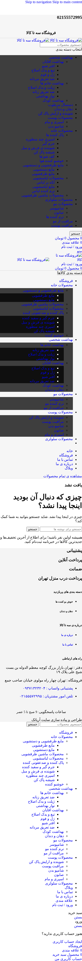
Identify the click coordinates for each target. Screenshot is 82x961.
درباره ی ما (67, 635)
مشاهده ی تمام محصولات (62, 476)
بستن (78, 917)
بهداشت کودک (53, 100)
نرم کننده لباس (43, 191)
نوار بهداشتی (45, 96)
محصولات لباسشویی (48, 178)
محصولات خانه (62, 130)
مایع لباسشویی (43, 187)
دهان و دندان (63, 109)
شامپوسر (57, 208)
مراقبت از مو (63, 221)
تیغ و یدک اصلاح (43, 70)
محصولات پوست (60, 118)
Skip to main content (67, 2)
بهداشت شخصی (61, 57)
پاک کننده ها (55, 135)
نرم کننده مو (54, 403)
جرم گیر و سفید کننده (38, 318)
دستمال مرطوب (60, 105)
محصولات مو (63, 204)
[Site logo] (65, 40)
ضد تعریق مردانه (42, 79)
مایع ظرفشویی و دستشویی (43, 165)
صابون (59, 212)
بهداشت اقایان (53, 62)
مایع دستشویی (44, 169)
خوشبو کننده (54, 335)
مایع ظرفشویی (43, 174)
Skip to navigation (38, 2)
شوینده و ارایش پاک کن (55, 113)
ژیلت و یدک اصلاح (41, 87)
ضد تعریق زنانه (43, 92)
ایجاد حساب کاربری (67, 942)
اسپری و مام (54, 122)
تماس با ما (67, 644)
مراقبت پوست (62, 225)
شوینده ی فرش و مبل (38, 148)
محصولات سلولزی (59, 199)
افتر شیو (48, 66)
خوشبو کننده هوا (52, 161)
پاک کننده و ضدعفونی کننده (43, 313)
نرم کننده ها (55, 217)
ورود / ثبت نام (62, 905)
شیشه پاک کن (44, 152)
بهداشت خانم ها (52, 83)
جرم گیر (48, 143)
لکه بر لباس (46, 182)
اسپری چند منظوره (40, 139)
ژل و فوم (48, 74)
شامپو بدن (56, 126)
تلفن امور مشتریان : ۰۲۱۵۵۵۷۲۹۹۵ (46, 696)
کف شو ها (47, 156)
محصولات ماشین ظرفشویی (42, 195)
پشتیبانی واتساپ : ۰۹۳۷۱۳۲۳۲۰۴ (48, 688)
